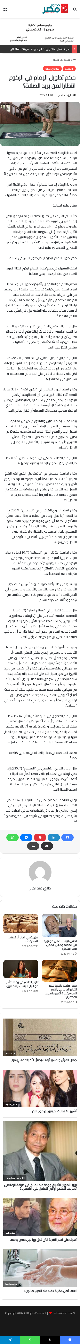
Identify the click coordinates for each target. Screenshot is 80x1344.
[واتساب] (12, 837)
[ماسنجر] (26, 837)
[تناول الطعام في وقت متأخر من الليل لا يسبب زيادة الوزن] (20, 969)
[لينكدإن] (54, 837)
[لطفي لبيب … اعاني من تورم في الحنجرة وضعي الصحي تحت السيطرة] (59, 925)
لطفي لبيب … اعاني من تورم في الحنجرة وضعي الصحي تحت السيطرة (60, 944)
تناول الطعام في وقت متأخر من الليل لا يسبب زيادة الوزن (22, 984)
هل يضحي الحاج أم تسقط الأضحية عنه (23, 939)
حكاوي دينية (52, 68)
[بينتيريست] (40, 837)
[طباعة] (33, 846)
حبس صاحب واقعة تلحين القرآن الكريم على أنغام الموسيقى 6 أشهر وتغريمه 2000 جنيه (61, 991)
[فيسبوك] (67, 837)
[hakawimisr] (55, 9)
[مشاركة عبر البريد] (47, 846)
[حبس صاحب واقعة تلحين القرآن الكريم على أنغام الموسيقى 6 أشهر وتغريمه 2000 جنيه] (59, 971)
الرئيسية (68, 59)
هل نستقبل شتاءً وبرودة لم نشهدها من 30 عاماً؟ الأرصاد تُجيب (35, 49)
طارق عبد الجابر (65, 95)
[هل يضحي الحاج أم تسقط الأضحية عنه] (20, 923)
